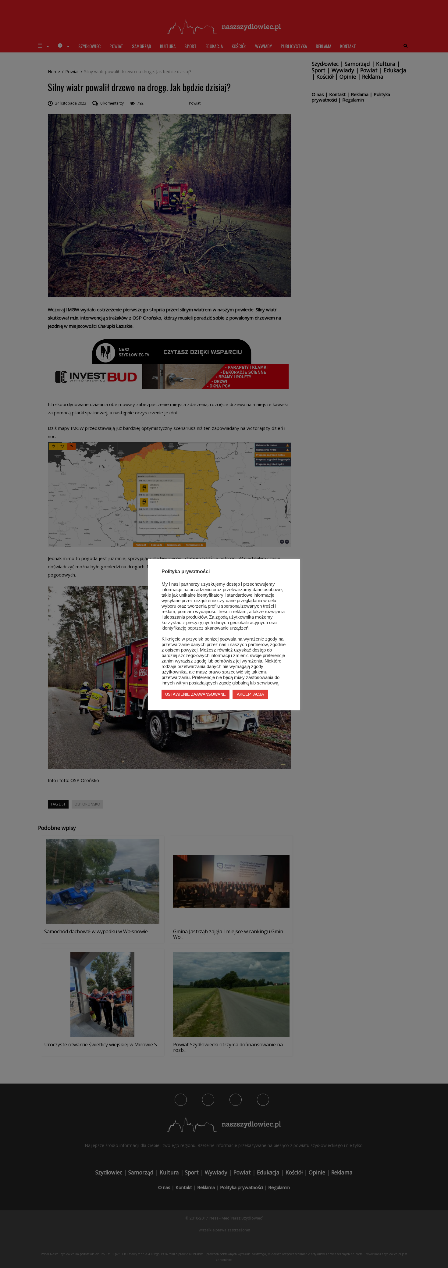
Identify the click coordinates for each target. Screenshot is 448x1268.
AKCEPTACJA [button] (250, 694)
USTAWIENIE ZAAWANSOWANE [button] (195, 694)
